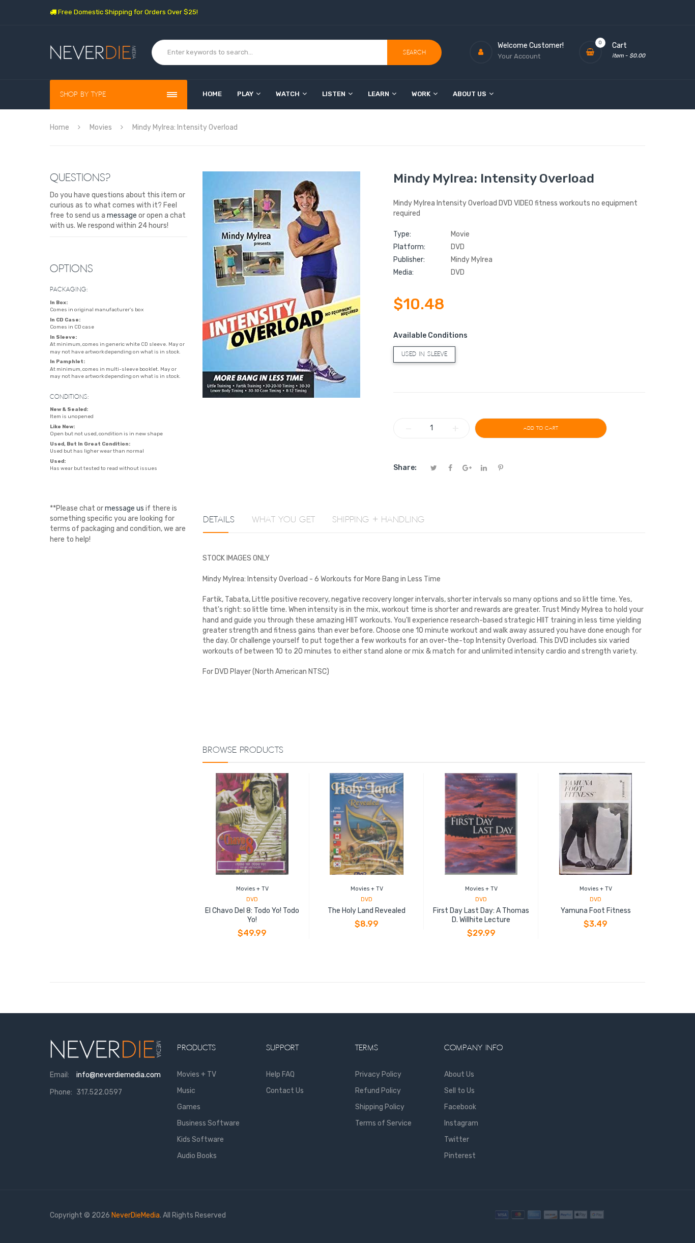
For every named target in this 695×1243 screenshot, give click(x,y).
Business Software (208, 1123)
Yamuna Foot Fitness (596, 910)
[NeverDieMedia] (93, 52)
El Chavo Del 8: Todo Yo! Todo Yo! (252, 915)
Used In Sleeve (424, 354)
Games (188, 1107)
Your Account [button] (519, 56)
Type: (402, 234)
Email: (59, 1075)
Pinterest (460, 1155)
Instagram (461, 1123)
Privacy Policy (378, 1074)
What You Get (283, 520)
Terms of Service (383, 1123)
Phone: (61, 1092)
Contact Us (285, 1090)
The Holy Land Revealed (367, 910)
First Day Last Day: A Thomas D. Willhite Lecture (481, 915)
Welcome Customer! (531, 45)
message (122, 215)
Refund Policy (378, 1090)
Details (219, 520)
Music (186, 1090)
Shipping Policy (379, 1107)
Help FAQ (280, 1074)
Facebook (460, 1107)
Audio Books (197, 1155)
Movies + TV (252, 888)
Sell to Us (459, 1090)
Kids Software (200, 1139)
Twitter (456, 1139)
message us (124, 508)
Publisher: (409, 259)
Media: (403, 272)
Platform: (409, 247)
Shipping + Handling (378, 520)
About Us (459, 1074)
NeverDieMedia (135, 1215)
